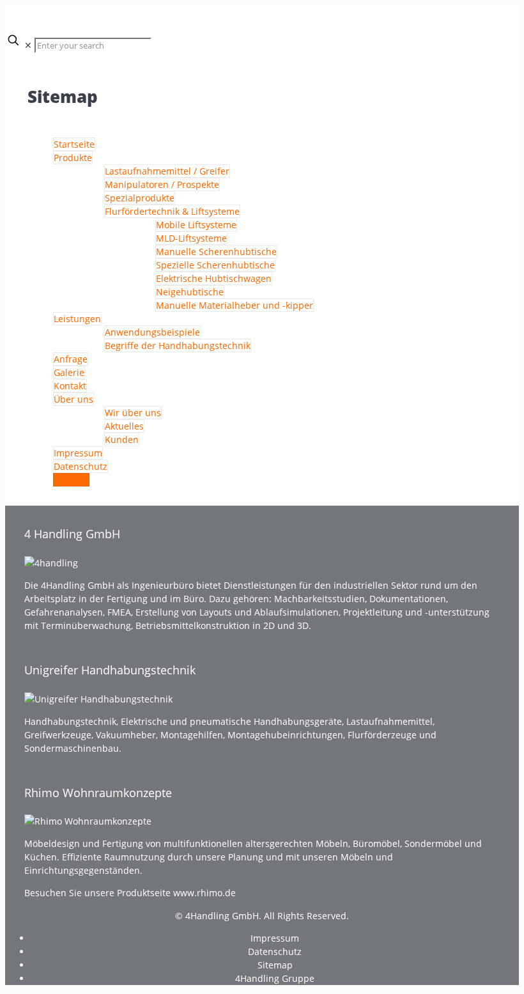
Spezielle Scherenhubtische (215, 265)
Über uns (73, 399)
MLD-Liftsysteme (191, 238)
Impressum (78, 453)
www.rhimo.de (204, 893)
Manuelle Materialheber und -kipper (234, 305)
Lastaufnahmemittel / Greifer (167, 171)
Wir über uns (133, 413)
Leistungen (77, 319)
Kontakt (70, 386)
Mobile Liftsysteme (196, 225)
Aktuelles (124, 426)
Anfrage (71, 359)
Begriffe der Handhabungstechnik (177, 345)
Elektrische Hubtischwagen (214, 278)
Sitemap (71, 480)
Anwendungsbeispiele (152, 332)
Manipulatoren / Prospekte (162, 184)
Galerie (69, 372)
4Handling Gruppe (274, 978)
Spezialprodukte (139, 198)
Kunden (122, 439)
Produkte (73, 157)
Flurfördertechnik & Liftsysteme (172, 211)
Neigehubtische (190, 292)
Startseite (74, 144)
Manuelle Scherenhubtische (216, 251)
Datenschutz (80, 466)
